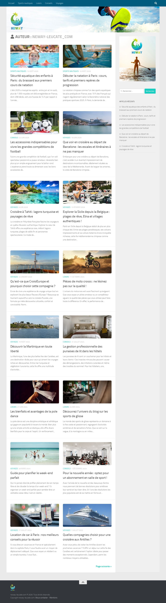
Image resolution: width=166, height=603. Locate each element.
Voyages (59, 3)
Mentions (53, 598)
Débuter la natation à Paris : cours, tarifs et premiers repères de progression (85, 80)
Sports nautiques (25, 3)
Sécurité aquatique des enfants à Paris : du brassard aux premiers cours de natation (31, 80)
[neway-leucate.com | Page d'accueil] (16, 21)
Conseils (48, 3)
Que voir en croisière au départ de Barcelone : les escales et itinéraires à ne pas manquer (87, 146)
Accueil (11, 3)
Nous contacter (42, 598)
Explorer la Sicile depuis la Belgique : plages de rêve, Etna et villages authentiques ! (86, 216)
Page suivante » (104, 566)
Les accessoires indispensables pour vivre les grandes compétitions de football (33, 146)
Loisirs (39, 3)
